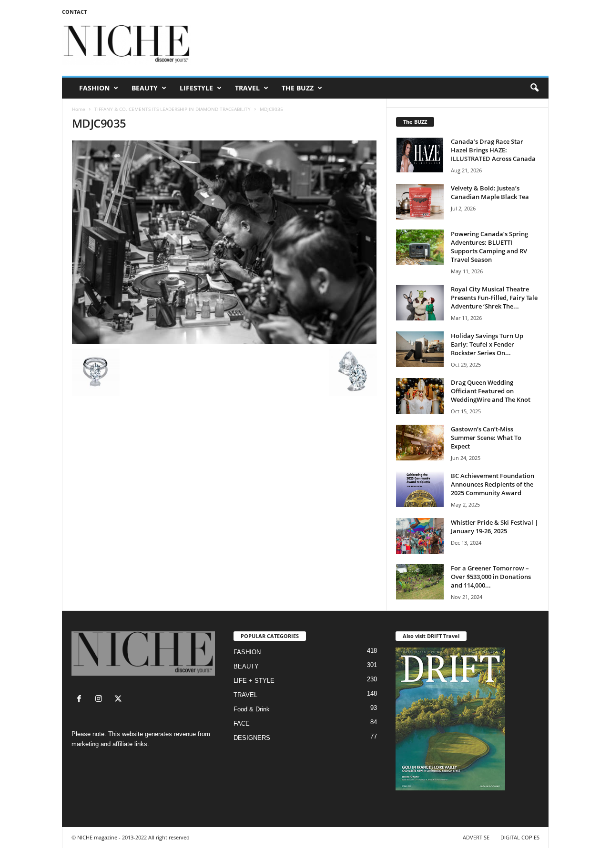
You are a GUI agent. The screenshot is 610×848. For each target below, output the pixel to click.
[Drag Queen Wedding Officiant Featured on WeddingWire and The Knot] (420, 396)
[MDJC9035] (224, 242)
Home (78, 109)
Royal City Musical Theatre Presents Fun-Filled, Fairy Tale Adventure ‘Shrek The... (494, 297)
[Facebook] (81, 699)
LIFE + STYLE (254, 680)
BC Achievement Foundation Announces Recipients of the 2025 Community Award (492, 484)
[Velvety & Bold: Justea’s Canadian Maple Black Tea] (420, 201)
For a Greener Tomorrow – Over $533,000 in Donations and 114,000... (491, 576)
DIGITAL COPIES (519, 837)
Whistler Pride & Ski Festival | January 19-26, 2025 (494, 526)
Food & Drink (252, 709)
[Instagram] (101, 699)
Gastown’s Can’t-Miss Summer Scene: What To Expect (486, 437)
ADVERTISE (476, 837)
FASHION (94, 87)
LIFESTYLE (196, 87)
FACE (242, 723)
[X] (119, 699)
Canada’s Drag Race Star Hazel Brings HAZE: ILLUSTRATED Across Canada (493, 150)
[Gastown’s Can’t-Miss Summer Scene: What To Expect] (420, 442)
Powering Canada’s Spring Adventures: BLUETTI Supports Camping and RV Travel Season (489, 246)
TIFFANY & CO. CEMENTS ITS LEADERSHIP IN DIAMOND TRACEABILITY (172, 109)
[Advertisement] (375, 44)
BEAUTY (145, 87)
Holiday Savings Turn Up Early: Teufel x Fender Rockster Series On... (487, 344)
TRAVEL (247, 87)
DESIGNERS (252, 737)
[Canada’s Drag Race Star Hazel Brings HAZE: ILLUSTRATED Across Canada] (420, 155)
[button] (534, 88)
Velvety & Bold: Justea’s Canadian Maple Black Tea (490, 192)
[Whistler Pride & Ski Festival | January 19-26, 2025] (420, 536)
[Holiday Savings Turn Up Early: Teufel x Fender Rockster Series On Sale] (420, 349)
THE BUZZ (298, 87)
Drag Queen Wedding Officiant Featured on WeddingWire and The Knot (490, 391)
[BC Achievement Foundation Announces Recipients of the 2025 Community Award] (420, 489)
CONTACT (74, 11)
